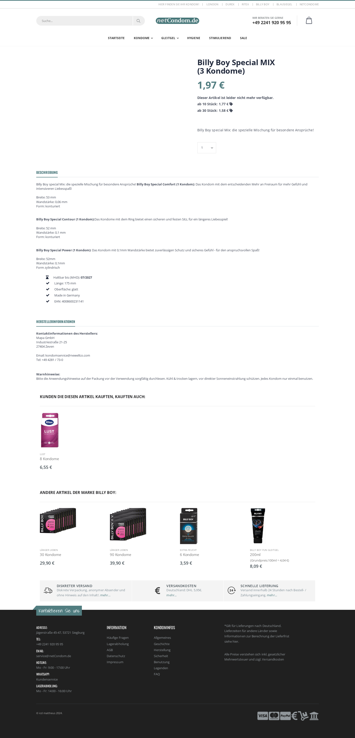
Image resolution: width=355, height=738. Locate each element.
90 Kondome (120, 554)
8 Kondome (49, 458)
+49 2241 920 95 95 (49, 644)
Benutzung (162, 662)
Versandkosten (273, 659)
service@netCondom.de (53, 656)
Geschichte (162, 644)
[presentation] (33, 534)
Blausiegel (284, 4)
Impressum (115, 662)
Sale (243, 38)
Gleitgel (168, 38)
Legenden (161, 668)
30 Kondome (50, 554)
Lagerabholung (118, 644)
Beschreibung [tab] (47, 172)
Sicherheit (161, 656)
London (212, 4)
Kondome (142, 38)
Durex (230, 4)
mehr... (104, 595)
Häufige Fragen (118, 637)
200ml (255, 554)
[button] (312, 20)
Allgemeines (162, 637)
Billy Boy (262, 4)
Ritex (245, 4)
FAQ (157, 674)
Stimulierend (220, 38)
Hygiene (193, 38)
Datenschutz (116, 656)
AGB (110, 650)
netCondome (309, 4)
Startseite (116, 38)
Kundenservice (47, 679)
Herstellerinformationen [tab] (55, 321)
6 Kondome (189, 554)
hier (235, 641)
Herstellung (162, 650)
